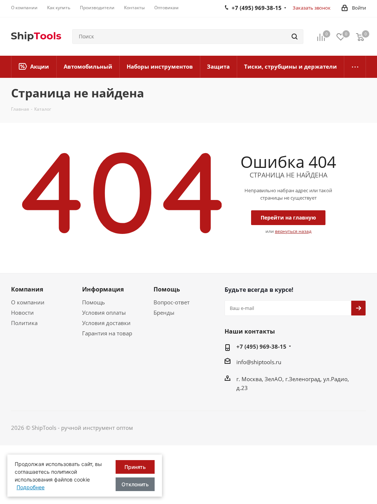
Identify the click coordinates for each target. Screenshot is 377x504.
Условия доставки (106, 323)
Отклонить (135, 484)
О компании (28, 302)
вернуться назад (293, 231)
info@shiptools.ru (258, 362)
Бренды (164, 312)
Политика (24, 323)
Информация (103, 289)
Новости (22, 312)
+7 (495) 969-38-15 (261, 346)
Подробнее (31, 487)
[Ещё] (355, 67)
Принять (135, 467)
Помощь (93, 302)
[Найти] (294, 36)
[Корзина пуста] (360, 37)
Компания (27, 289)
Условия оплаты (104, 312)
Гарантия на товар (107, 333)
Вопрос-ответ (172, 302)
